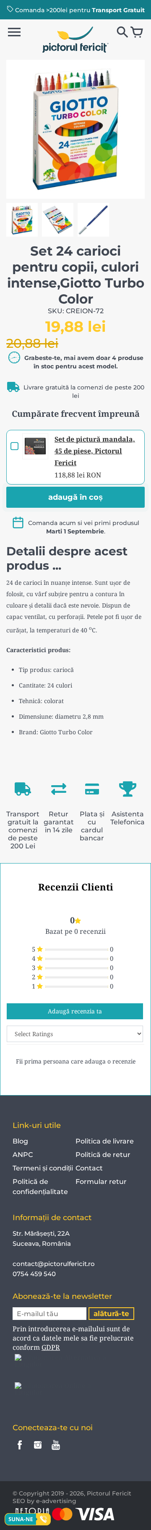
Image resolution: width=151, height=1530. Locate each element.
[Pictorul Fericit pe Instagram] (38, 1451)
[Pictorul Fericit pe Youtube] (56, 1451)
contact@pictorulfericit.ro (54, 1264)
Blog (20, 1141)
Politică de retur (103, 1155)
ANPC (23, 1155)
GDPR (51, 1347)
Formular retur (101, 1182)
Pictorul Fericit (109, 1493)
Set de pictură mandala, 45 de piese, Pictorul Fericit (95, 450)
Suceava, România (42, 1243)
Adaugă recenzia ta (75, 1011)
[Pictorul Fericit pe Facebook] (20, 1451)
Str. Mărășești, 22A (41, 1233)
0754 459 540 (35, 1274)
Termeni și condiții (43, 1168)
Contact (89, 1168)
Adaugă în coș (75, 497)
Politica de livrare (105, 1141)
